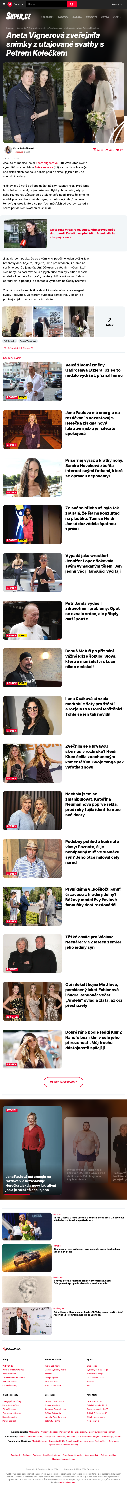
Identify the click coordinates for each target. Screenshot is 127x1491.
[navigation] (3, 4)
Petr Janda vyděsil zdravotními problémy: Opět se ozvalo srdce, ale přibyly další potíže (92, 611)
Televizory (113, 1441)
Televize (92, 17)
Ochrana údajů (91, 1455)
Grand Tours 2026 (53, 1385)
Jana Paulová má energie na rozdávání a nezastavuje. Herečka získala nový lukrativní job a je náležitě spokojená (92, 423)
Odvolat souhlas (108, 1455)
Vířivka (118, 1436)
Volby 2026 (7, 1366)
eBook (100, 150)
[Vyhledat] (72, 4)
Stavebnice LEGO (56, 1441)
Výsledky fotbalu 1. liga (97, 1370)
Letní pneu (88, 1441)
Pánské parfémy (71, 1444)
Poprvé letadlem (52, 1405)
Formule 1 (91, 1381)
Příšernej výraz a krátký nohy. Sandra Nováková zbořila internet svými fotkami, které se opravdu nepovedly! (94, 468)
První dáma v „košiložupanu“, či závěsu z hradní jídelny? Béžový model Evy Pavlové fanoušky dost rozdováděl (93, 897)
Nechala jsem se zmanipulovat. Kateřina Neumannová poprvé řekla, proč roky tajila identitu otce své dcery (93, 804)
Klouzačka (72, 1436)
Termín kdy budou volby (13, 1377)
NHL (89, 1385)
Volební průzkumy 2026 (13, 1370)
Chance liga (92, 1366)
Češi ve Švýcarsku (53, 1413)
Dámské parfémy (74, 1441)
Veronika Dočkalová (23, 148)
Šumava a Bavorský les (55, 1409)
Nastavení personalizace (63, 1459)
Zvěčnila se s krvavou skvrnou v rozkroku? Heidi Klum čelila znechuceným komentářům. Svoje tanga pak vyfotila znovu (94, 756)
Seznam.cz (116, 4)
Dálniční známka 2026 (97, 1405)
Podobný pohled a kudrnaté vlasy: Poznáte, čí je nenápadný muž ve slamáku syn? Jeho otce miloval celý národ (92, 852)
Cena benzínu (81, 1432)
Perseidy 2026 (66, 1432)
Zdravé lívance (9, 1409)
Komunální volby (10, 1385)
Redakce (37, 1455)
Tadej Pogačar (51, 1377)
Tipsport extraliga (95, 1373)
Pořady (77, 17)
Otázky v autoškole (96, 1417)
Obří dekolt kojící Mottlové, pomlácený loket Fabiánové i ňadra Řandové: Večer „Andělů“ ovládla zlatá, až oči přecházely (93, 995)
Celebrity (47, 17)
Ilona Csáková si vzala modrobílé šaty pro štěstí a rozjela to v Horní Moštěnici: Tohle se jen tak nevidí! (94, 706)
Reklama (27, 1455)
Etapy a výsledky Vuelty (55, 1370)
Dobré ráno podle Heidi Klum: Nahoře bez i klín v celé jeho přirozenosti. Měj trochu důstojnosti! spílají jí (93, 1040)
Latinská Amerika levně (55, 1417)
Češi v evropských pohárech (102, 1432)
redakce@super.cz (68, 1482)
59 (121, 150)
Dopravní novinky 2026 (97, 1409)
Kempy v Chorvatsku (54, 1401)
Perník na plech (9, 1421)
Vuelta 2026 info (52, 1366)
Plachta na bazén (34, 1436)
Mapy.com (34, 1432)
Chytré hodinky (55, 1444)
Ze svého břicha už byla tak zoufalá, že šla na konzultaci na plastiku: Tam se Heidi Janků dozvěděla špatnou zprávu (92, 518)
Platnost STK (93, 1421)
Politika (63, 17)
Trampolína (49, 1436)
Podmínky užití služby (73, 1455)
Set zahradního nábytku (89, 1436)
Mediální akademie (51, 1455)
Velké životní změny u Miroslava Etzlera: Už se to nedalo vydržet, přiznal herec (94, 370)
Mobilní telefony (39, 1441)
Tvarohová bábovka (11, 1413)
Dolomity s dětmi (52, 1421)
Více (116, 17)
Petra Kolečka (44, 167)
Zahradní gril (107, 1436)
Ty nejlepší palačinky (11, 1401)
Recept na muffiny (10, 1405)
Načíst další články (63, 1082)
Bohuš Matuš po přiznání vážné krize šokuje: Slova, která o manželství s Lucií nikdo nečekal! (90, 658)
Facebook (15, 1455)
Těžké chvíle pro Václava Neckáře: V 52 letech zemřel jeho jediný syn (93, 942)
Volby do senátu (9, 1381)
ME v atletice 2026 (95, 1377)
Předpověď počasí (49, 1432)
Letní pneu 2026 (94, 1401)
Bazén (22, 1436)
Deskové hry (101, 1441)
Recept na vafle (9, 1417)
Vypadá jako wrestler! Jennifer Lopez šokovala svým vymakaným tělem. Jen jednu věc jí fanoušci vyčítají (93, 563)
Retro (105, 17)
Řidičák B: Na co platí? (97, 1413)
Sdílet (111, 150)
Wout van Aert (51, 1381)
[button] (63, 102)
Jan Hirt (48, 1373)
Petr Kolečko (10, 341)
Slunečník (61, 1436)
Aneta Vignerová (46, 163)
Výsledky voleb (9, 1373)
